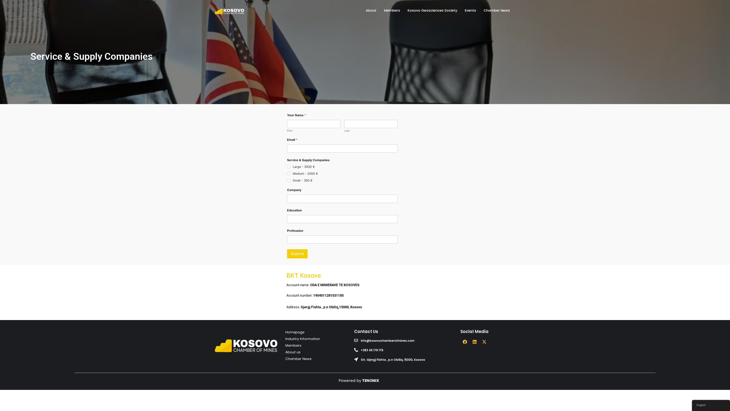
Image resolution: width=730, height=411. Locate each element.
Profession (295, 231)
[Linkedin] (474, 342)
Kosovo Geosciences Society (432, 10)
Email (292, 140)
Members (392, 10)
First (289, 130)
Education (294, 210)
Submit (297, 254)
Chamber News (497, 10)
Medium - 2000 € (305, 173)
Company (294, 190)
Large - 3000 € (304, 167)
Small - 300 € (303, 180)
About (371, 10)
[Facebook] (464, 342)
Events (470, 10)
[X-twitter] (484, 342)
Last (347, 130)
